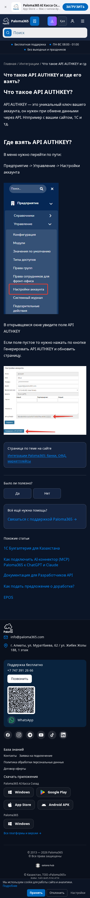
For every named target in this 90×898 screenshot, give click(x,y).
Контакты (10, 756)
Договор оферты (15, 769)
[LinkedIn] (63, 735)
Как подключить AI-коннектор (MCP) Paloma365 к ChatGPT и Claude (36, 562)
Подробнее (10, 886)
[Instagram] (19, 735)
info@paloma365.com (27, 637)
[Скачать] (52, 21)
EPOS (8, 597)
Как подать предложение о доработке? (39, 586)
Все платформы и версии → (22, 833)
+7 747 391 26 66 (20, 670)
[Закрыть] (5, 7)
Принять (36, 893)
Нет (47, 493)
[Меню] (82, 21)
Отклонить (57, 893)
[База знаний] (34, 21)
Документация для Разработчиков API (38, 575)
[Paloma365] (8, 628)
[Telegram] (30, 735)
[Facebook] (8, 735)
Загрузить (75, 7)
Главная (10, 63)
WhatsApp (25, 720)
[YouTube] (41, 735)
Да (17, 493)
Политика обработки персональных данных (34, 762)
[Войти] (72, 21)
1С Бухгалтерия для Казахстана (32, 548)
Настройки (78, 893)
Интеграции (29, 63)
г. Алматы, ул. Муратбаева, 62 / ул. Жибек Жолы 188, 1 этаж (48, 647)
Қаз (62, 21)
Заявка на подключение (35, 756)
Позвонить (19, 678)
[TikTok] (52, 735)
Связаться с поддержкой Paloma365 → (42, 519)
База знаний (14, 749)
